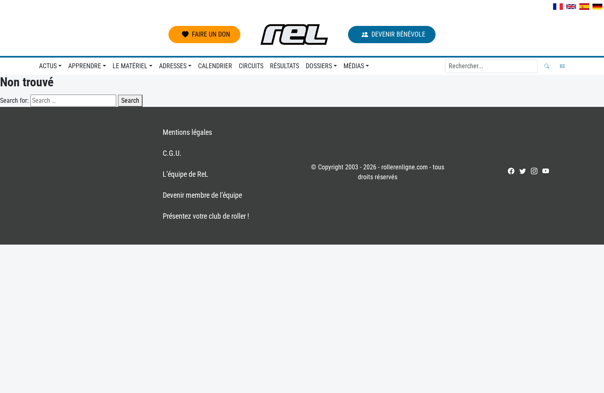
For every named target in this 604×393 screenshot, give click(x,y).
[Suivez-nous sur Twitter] (522, 171)
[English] (571, 6)
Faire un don (211, 34)
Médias (353, 66)
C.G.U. (172, 153)
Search (130, 100)
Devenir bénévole (398, 34)
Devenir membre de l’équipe (202, 195)
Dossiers (319, 66)
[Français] (558, 6)
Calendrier (215, 66)
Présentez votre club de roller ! (206, 216)
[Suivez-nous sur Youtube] (545, 171)
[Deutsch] (597, 6)
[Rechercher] (547, 66)
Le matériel (130, 66)
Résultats (284, 66)
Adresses (173, 66)
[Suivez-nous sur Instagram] (534, 171)
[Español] (584, 6)
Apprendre (84, 66)
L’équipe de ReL (185, 174)
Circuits (251, 66)
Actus (48, 66)
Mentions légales (187, 132)
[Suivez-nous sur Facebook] (511, 171)
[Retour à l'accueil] (294, 34)
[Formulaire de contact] (562, 66)
